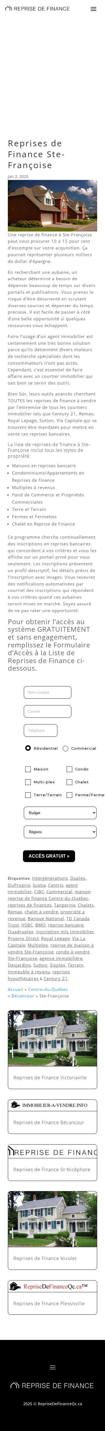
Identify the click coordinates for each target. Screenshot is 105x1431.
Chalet (82, 782)
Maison (41, 769)
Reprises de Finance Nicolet (45, 1258)
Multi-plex (44, 782)
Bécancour (22, 996)
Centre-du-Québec (48, 989)
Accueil (15, 989)
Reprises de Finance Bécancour (48, 1122)
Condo (82, 769)
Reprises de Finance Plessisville (49, 1303)
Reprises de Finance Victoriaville (50, 1078)
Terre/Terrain (48, 795)
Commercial (83, 748)
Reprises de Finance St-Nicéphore (51, 1169)
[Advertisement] (52, 71)
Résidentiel (46, 748)
